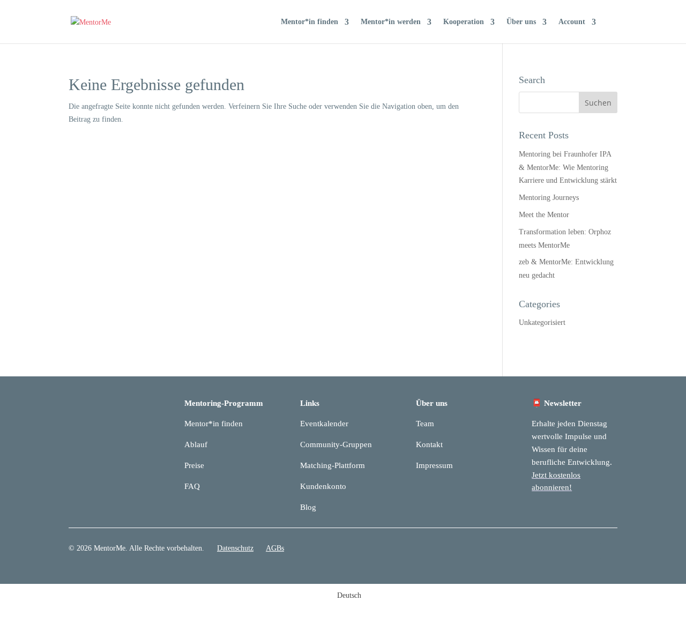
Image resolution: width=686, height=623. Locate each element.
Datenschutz (235, 548)
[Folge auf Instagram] (608, 550)
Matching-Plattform (332, 465)
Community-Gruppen (336, 444)
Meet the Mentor (544, 215)
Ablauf (195, 444)
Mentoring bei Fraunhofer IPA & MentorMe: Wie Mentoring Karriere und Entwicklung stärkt (568, 167)
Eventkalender (324, 423)
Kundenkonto (323, 486)
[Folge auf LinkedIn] (587, 550)
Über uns (521, 22)
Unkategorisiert (542, 322)
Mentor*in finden (309, 22)
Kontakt (429, 444)
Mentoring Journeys (549, 198)
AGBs (275, 548)
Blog (308, 507)
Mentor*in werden (391, 22)
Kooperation (463, 22)
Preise (194, 465)
